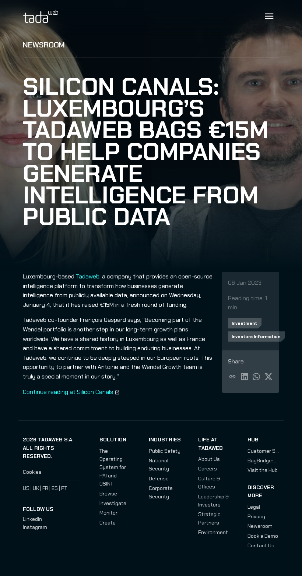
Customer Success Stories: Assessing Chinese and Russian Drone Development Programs (263, 451)
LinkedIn (32, 519)
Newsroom (44, 45)
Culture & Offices (209, 482)
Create (107, 522)
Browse (108, 493)
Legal (253, 507)
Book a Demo (262, 536)
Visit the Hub (262, 470)
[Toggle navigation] (269, 16)
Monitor (108, 512)
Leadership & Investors (213, 500)
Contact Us (260, 545)
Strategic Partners (209, 518)
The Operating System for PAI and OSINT (112, 467)
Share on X (268, 376)
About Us (209, 459)
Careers (207, 468)
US (26, 488)
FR (45, 488)
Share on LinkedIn (244, 376)
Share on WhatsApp (256, 376)
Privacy (256, 516)
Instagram (35, 527)
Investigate (112, 503)
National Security (159, 464)
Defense (159, 478)
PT (64, 488)
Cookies (32, 472)
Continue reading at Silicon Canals (68, 392)
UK (36, 488)
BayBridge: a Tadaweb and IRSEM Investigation (263, 460)
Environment (213, 532)
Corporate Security (161, 492)
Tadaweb (48, 16)
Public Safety (164, 451)
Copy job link (232, 376)
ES (55, 488)
